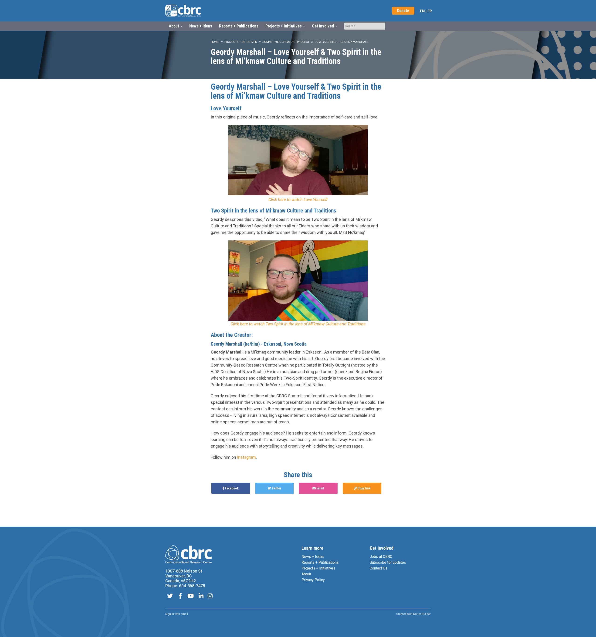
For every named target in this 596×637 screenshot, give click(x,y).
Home (215, 42)
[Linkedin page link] (201, 596)
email (184, 614)
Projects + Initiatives (240, 42)
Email (320, 488)
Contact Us (378, 568)
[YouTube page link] (190, 596)
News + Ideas (200, 26)
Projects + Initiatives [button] (284, 26)
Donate (403, 10)
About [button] (174, 26)
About (306, 574)
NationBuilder (422, 614)
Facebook (231, 488)
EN (422, 11)
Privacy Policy (313, 580)
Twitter (276, 488)
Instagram (246, 457)
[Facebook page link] (180, 596)
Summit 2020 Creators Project (285, 42)
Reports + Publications (238, 26)
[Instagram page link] (210, 596)
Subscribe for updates (388, 562)
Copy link (363, 488)
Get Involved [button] (323, 26)
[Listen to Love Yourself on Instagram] (298, 160)
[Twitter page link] (170, 596)
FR (429, 11)
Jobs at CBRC (381, 556)
